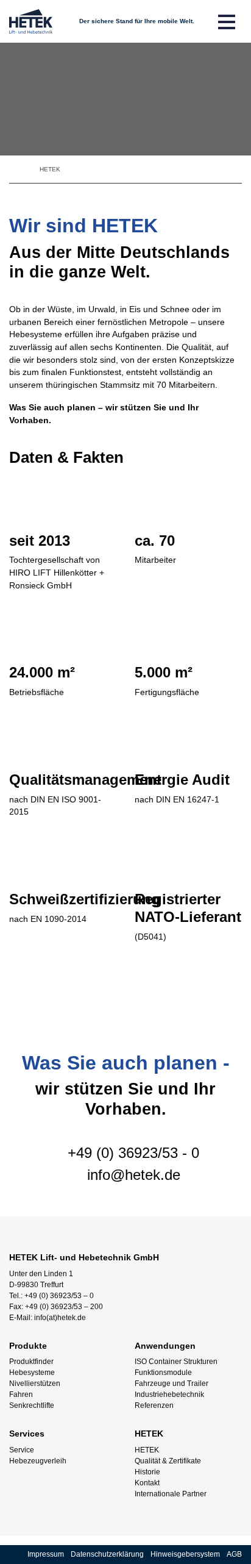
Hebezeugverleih (37, 1461)
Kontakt (147, 1483)
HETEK (147, 1450)
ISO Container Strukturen (176, 1361)
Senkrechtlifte (31, 1405)
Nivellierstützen (34, 1383)
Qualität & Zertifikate (168, 1461)
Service (21, 1450)
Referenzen (154, 1405)
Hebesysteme (32, 1372)
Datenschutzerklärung (107, 1554)
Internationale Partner (171, 1494)
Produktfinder (31, 1361)
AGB (234, 1554)
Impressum (45, 1554)
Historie (147, 1472)
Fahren (21, 1394)
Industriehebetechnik (169, 1394)
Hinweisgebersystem (185, 1554)
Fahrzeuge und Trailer (171, 1383)
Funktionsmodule (163, 1372)
